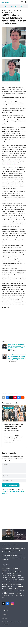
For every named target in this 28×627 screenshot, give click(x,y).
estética (3, 580)
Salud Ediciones (7, 10)
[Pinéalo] (15, 397)
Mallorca (18, 584)
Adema (3, 568)
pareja (10, 589)
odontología (18, 586)
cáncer (4, 575)
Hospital (11, 582)
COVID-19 (15, 573)
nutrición (10, 587)
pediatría (16, 589)
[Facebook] (7, 603)
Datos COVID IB (11, 575)
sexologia (11, 593)
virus (3, 597)
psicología (4, 591)
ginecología (4, 582)
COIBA (3, 573)
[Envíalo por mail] (3, 397)
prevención (22, 589)
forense (21, 580)
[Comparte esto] (7, 397)
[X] (3, 603)
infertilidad (22, 582)
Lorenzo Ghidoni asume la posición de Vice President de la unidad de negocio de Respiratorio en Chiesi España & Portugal (17, 357)
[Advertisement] (14, 324)
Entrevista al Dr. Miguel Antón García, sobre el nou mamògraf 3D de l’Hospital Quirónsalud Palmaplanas (13, 550)
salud (22, 591)
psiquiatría (11, 591)
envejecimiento (21, 578)
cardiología (13, 571)
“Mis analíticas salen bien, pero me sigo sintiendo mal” (14, 559)
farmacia (8, 580)
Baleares (11, 394)
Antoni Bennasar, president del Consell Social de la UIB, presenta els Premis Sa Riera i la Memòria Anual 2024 (16, 347)
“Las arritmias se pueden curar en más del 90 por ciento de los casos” (13, 555)
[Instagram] (12, 603)
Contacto (4, 614)
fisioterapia (15, 580)
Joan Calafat (12, 584)
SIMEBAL (18, 593)
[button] (22, 2)
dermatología (4, 578)
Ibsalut (16, 582)
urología (16, 595)
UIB (12, 595)
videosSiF (22, 595)
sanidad (5, 593)
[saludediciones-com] (5, 2)
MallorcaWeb (7, 624)
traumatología (5, 595)
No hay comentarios (7, 12)
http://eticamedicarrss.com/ (14, 164)
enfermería (12, 577)
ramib (17, 591)
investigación (5, 584)
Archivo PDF (5, 610)
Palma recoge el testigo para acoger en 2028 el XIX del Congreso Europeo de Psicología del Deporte (13, 427)
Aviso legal (4, 618)
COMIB (9, 573)
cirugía (20, 571)
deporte (19, 575)
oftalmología (4, 589)
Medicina (16, 394)
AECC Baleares (16, 569)
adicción (8, 569)
